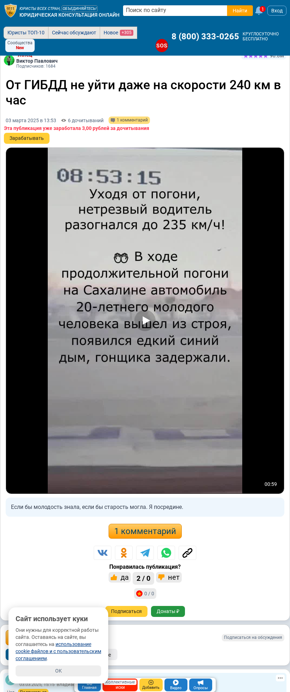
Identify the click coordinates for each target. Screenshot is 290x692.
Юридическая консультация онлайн (69, 15)
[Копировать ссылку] (187, 553)
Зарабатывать (27, 138)
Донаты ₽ (168, 611)
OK (58, 671)
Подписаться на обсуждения (253, 637)
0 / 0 (149, 593)
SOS (161, 45)
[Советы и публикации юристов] (11, 11)
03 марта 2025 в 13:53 (31, 120)
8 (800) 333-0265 (205, 36)
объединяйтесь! (80, 8)
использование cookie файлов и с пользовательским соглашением (58, 651)
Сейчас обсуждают (74, 32)
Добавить (151, 687)
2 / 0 (143, 578)
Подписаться (126, 611)
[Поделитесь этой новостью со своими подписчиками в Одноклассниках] (124, 553)
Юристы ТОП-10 (26, 32)
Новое (118, 32)
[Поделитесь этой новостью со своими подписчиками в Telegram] (145, 553)
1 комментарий (145, 531)
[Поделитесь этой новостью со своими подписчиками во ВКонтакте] (102, 553)
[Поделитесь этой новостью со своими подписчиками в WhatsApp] (166, 553)
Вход (277, 10)
